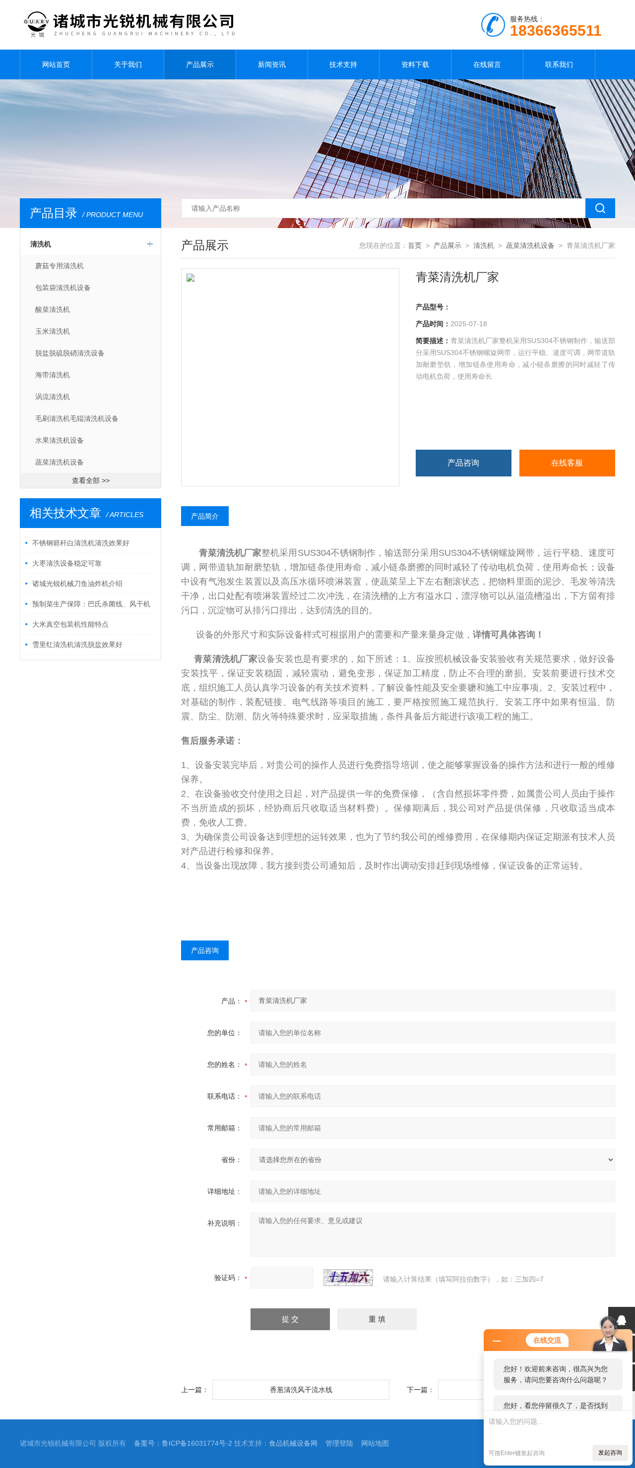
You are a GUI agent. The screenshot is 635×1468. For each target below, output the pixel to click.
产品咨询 (463, 463)
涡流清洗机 (52, 397)
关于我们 (128, 64)
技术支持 (343, 64)
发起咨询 (610, 1452)
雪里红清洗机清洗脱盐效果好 (77, 644)
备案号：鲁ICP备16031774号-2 (183, 1443)
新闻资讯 (272, 64)
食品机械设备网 (293, 1443)
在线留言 (487, 64)
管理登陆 (339, 1443)
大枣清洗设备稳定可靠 (67, 563)
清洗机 (40, 244)
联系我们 (559, 64)
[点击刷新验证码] (348, 1277)
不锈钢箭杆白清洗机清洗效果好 (80, 543)
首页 (415, 245)
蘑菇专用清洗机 (59, 266)
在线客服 (567, 463)
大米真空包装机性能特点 (70, 624)
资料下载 (415, 64)
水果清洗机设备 (59, 440)
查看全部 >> (91, 480)
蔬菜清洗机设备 (59, 462)
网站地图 (375, 1443)
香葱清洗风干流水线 (301, 1390)
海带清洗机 (52, 375)
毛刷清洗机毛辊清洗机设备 (77, 418)
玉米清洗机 (52, 331)
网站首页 (56, 64)
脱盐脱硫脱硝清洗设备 (70, 353)
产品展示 (200, 64)
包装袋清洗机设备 (63, 288)
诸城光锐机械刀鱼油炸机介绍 (77, 583)
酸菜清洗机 (52, 309)
